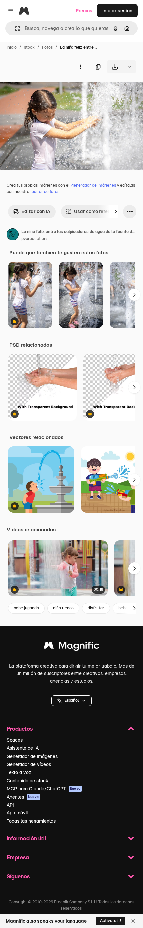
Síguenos (18, 876)
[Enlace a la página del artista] (13, 235)
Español (71, 700)
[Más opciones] (80, 66)
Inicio (12, 47)
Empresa (18, 857)
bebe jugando (26, 608)
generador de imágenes (94, 185)
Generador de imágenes (32, 756)
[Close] (133, 921)
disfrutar (96, 608)
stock (29, 47)
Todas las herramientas (31, 821)
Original (42, 89)
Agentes (23, 797)
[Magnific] (71, 647)
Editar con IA (35, 211)
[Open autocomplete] (15, 28)
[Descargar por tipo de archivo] (129, 66)
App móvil (17, 813)
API (10, 805)
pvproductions (34, 238)
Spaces (15, 740)
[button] (71, 700)
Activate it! (110, 920)
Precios (84, 11)
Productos (20, 728)
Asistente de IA (23, 748)
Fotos (47, 47)
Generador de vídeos (29, 764)
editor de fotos (45, 191)
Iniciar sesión (117, 11)
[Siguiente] (116, 211)
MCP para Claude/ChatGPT (43, 789)
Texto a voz (19, 772)
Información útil (26, 838)
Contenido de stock (27, 781)
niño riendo (63, 608)
